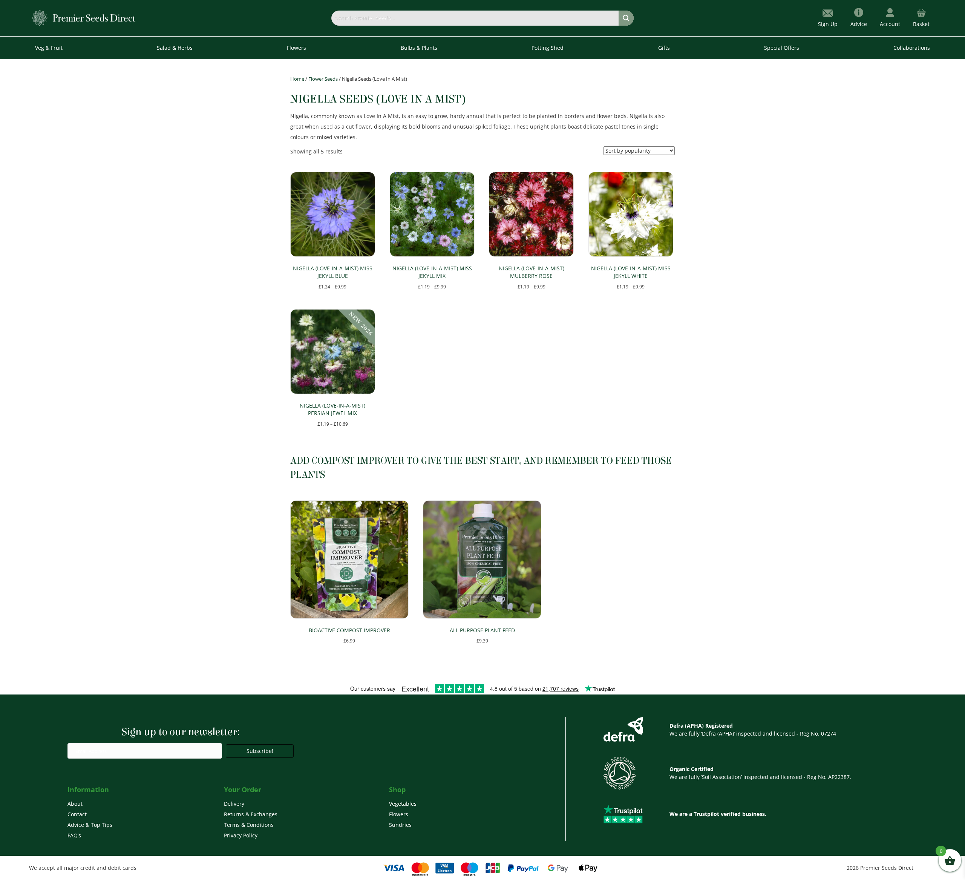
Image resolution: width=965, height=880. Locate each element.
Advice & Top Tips (89, 824)
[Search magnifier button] (626, 18)
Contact (77, 814)
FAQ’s (74, 835)
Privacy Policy (240, 835)
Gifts (664, 47)
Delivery (234, 803)
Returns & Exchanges (250, 814)
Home (297, 78)
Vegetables (403, 803)
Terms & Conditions (249, 824)
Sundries (400, 824)
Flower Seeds (323, 78)
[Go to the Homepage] (84, 17)
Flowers (398, 814)
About (75, 803)
